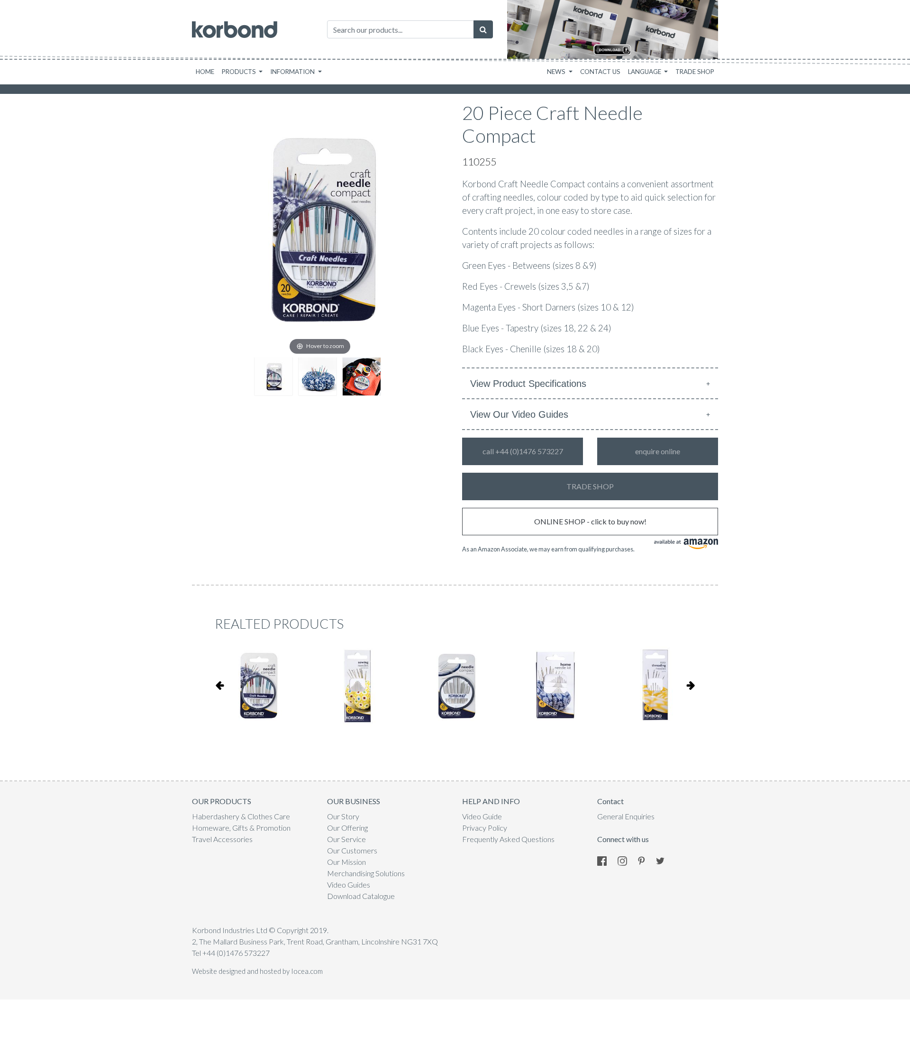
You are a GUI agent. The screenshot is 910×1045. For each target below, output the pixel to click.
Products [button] (239, 71)
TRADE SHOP (590, 486)
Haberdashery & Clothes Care (241, 816)
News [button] (557, 71)
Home (205, 71)
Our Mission (346, 861)
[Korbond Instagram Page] (627, 859)
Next (690, 685)
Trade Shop (694, 71)
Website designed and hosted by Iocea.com (257, 971)
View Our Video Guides (519, 414)
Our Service (346, 838)
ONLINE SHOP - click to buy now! (590, 521)
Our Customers (352, 850)
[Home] (234, 30)
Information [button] (293, 71)
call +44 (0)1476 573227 (522, 451)
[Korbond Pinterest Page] (646, 859)
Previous (219, 685)
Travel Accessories (222, 838)
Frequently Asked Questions (508, 838)
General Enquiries (626, 816)
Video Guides (348, 884)
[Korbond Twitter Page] (665, 859)
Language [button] (645, 71)
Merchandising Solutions (366, 873)
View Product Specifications (528, 383)
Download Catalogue (361, 895)
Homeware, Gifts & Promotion (241, 827)
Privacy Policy (484, 827)
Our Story (343, 816)
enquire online (657, 451)
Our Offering (347, 827)
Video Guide (482, 816)
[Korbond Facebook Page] (606, 859)
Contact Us (600, 71)
